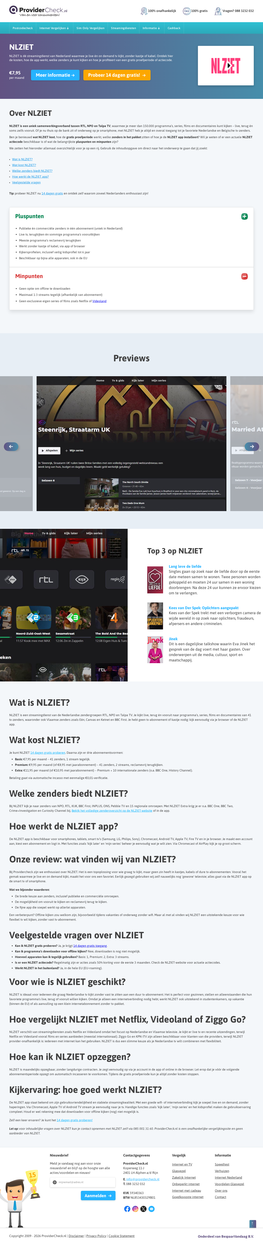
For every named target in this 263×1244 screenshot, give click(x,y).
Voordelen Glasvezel (229, 1184)
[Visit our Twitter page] (143, 1209)
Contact (220, 1197)
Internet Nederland (228, 1177)
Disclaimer (76, 1236)
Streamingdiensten (123, 28)
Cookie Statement (122, 1236)
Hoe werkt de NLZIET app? (30, 176)
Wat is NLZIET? (22, 159)
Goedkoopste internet (188, 1197)
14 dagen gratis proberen (47, 752)
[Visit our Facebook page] (127, 1209)
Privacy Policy (96, 1236)
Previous (11, 446)
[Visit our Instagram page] (135, 1209)
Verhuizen (222, 1171)
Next (252, 446)
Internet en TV (182, 1164)
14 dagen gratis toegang (90, 945)
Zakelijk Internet (184, 1177)
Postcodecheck (23, 28)
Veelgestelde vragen (26, 182)
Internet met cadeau (186, 1191)
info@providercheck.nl (142, 1179)
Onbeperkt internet (186, 1184)
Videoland (99, 301)
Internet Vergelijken (52, 28)
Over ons (221, 1191)
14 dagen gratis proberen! (75, 1120)
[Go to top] (253, 1224)
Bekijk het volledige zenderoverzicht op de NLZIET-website (112, 810)
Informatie (150, 28)
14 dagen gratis (52, 193)
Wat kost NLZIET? (24, 165)
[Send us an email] (151, 1209)
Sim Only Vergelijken (90, 28)
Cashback (174, 28)
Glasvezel (179, 1171)
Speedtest (222, 1164)
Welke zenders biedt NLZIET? (32, 170)
